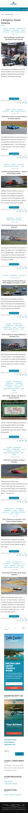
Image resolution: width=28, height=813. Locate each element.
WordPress (23, 809)
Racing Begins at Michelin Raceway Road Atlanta (14, 38)
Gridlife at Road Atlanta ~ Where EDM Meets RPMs (14, 173)
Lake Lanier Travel (7, 327)
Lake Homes (8, 781)
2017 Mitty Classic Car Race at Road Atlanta (14, 397)
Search (6, 751)
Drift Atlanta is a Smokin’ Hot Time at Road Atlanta (14, 520)
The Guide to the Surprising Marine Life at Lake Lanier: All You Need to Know (14, 768)
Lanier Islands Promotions (13, 795)
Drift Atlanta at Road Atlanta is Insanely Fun (14, 335)
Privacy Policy (21, 805)
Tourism (14, 390)
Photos (16, 385)
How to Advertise (11, 805)
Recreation (20, 109)
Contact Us (15, 806)
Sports (22, 166)
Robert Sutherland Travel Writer (18, 32)
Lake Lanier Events (9, 325)
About (24, 804)
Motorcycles (16, 30)
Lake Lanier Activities (21, 28)
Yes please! (14, 688)
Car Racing (5, 28)
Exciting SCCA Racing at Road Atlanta (14, 574)
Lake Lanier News (7, 30)
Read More (14, 98)
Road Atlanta (6, 32)
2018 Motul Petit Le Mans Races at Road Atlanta (14, 118)
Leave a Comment (17, 100)
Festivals (13, 164)
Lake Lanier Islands (10, 784)
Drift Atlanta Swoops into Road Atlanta (14, 226)
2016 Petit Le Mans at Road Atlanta (14, 461)
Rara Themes (11, 809)
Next (23, 628)
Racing (22, 30)
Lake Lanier (12, 28)
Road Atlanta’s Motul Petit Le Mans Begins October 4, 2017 (14, 282)
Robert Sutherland (6, 100)
